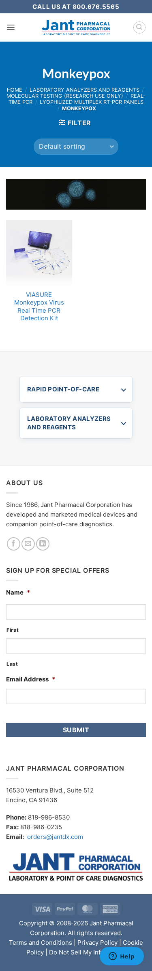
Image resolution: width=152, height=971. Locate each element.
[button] (10, 27)
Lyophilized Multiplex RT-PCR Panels (91, 102)
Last (12, 664)
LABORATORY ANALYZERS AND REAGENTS (69, 423)
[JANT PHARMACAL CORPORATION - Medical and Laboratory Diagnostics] (76, 28)
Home (14, 90)
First (12, 630)
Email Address (30, 679)
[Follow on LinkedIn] (42, 544)
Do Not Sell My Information (87, 952)
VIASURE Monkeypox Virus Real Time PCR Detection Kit (39, 306)
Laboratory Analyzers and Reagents (84, 90)
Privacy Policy (97, 942)
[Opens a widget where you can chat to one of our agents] (121, 957)
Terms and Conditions (40, 942)
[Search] (139, 27)
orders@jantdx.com (55, 837)
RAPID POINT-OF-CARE (63, 389)
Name (18, 592)
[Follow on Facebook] (13, 544)
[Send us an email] (28, 544)
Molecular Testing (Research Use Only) (64, 96)
